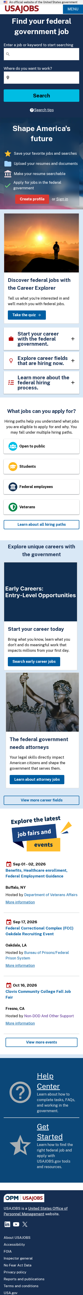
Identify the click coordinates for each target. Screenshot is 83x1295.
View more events (41, 1042)
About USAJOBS (17, 1237)
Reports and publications (24, 1279)
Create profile (32, 199)
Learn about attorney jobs (37, 779)
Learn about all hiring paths (42, 524)
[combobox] (41, 54)
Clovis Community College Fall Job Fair (38, 994)
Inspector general (18, 1258)
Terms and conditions (21, 1286)
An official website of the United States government (43, 2)
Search (41, 96)
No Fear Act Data (17, 1265)
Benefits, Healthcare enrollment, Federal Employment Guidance (37, 873)
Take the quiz (24, 315)
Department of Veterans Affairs (50, 895)
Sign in (62, 199)
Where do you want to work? (28, 68)
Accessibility (14, 1244)
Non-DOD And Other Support (49, 1016)
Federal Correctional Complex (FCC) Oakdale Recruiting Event (40, 931)
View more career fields (41, 800)
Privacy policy (15, 1272)
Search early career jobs (34, 661)
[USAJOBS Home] (23, 9)
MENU (73, 9)
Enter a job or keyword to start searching (38, 45)
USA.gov (11, 1293)
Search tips (44, 110)
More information (20, 902)
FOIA (8, 1251)
